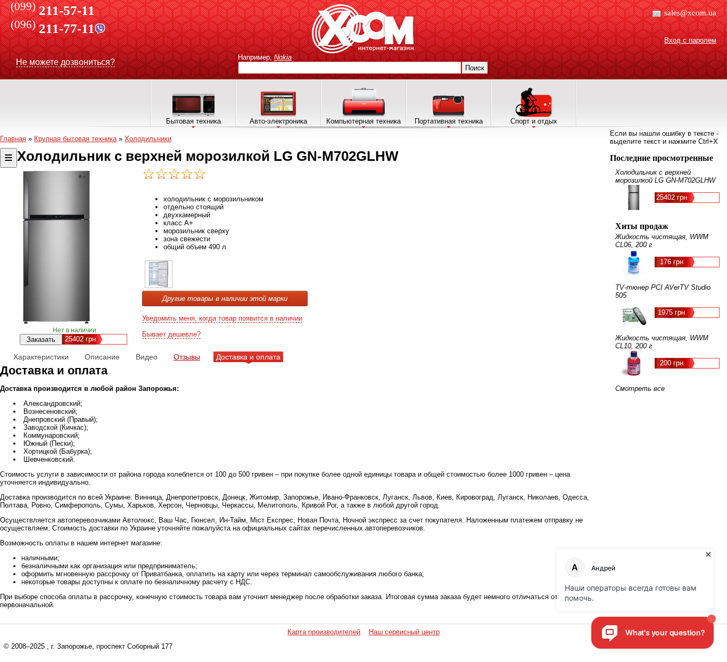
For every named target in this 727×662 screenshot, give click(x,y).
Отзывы (187, 357)
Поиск (474, 68)
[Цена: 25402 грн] (158, 286)
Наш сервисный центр (404, 632)
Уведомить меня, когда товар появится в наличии (222, 318)
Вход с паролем (690, 40)
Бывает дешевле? (171, 334)
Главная (13, 139)
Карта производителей (323, 632)
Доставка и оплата (248, 357)
